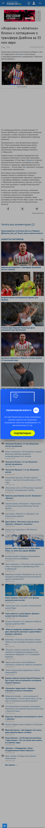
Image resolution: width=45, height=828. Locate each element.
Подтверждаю (22, 433)
